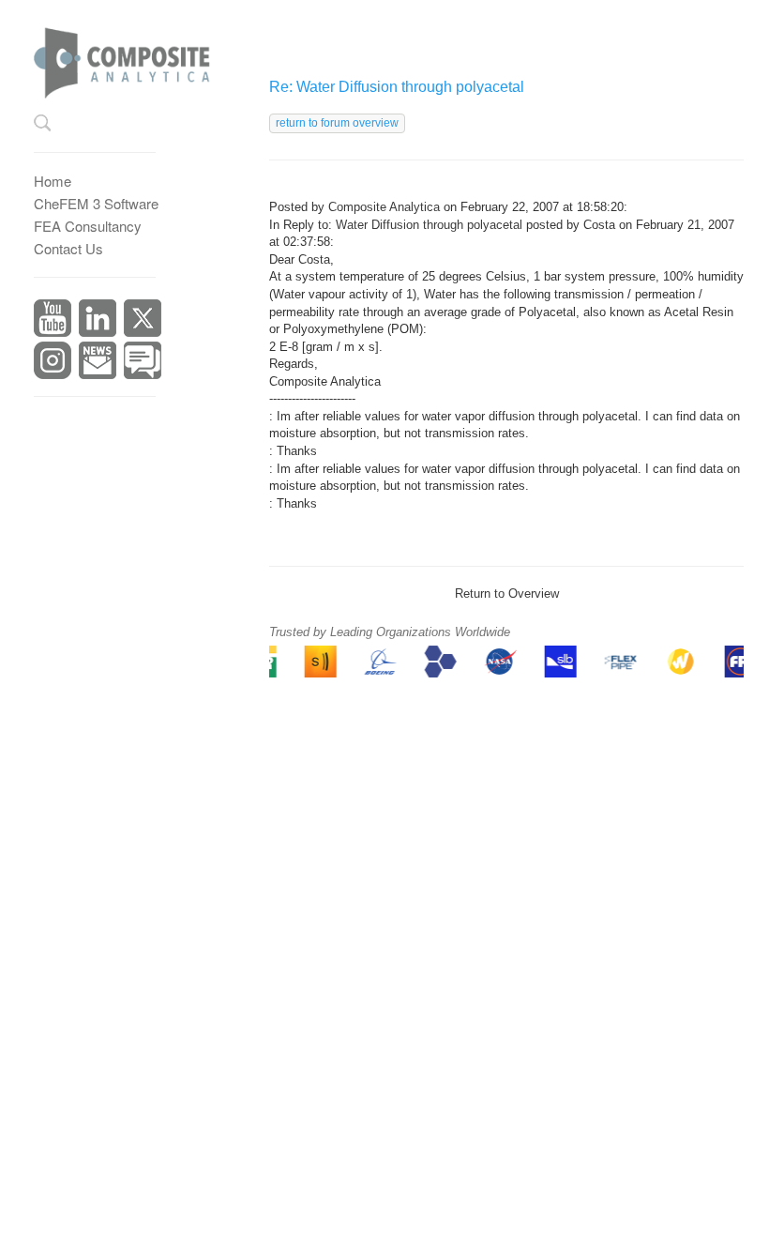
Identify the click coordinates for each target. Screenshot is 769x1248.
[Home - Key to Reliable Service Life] (134, 57)
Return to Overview (507, 593)
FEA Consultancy (88, 226)
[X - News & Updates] (142, 316)
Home (52, 180)
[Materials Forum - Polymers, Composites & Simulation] (142, 358)
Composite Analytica (384, 207)
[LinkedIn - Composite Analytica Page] (97, 316)
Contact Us (68, 248)
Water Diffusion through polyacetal (429, 225)
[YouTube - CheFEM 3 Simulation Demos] (52, 316)
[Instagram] (52, 358)
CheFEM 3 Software (96, 203)
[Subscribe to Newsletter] (97, 358)
